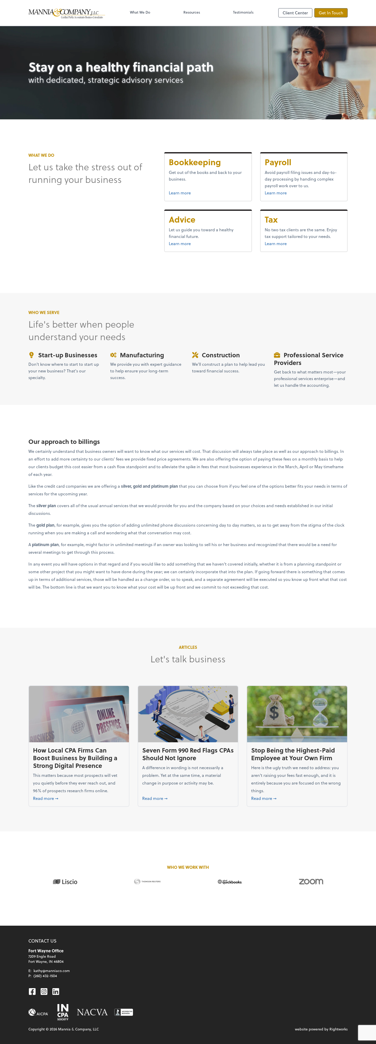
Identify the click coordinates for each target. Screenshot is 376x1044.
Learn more (199, 193)
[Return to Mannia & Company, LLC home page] (66, 13)
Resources (191, 12)
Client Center (295, 13)
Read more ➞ (79, 798)
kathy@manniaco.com (52, 970)
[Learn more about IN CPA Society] (62, 1012)
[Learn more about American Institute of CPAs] (38, 1012)
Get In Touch (331, 13)
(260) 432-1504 (45, 975)
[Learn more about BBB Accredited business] (123, 1012)
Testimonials (243, 12)
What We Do (140, 12)
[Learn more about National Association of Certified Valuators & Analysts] (92, 1012)
